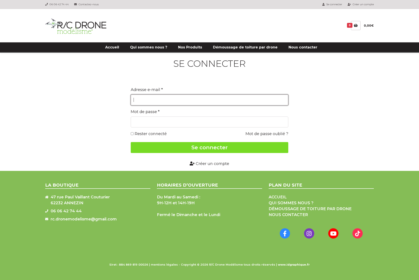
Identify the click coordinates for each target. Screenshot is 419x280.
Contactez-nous (88, 4)
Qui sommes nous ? (148, 47)
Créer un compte (363, 4)
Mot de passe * (145, 111)
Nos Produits (190, 47)
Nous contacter (302, 47)
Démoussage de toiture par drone (245, 47)
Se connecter (334, 4)
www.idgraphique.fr (294, 264)
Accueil (112, 47)
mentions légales (164, 264)
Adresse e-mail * (147, 89)
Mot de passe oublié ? (267, 133)
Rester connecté (150, 133)
